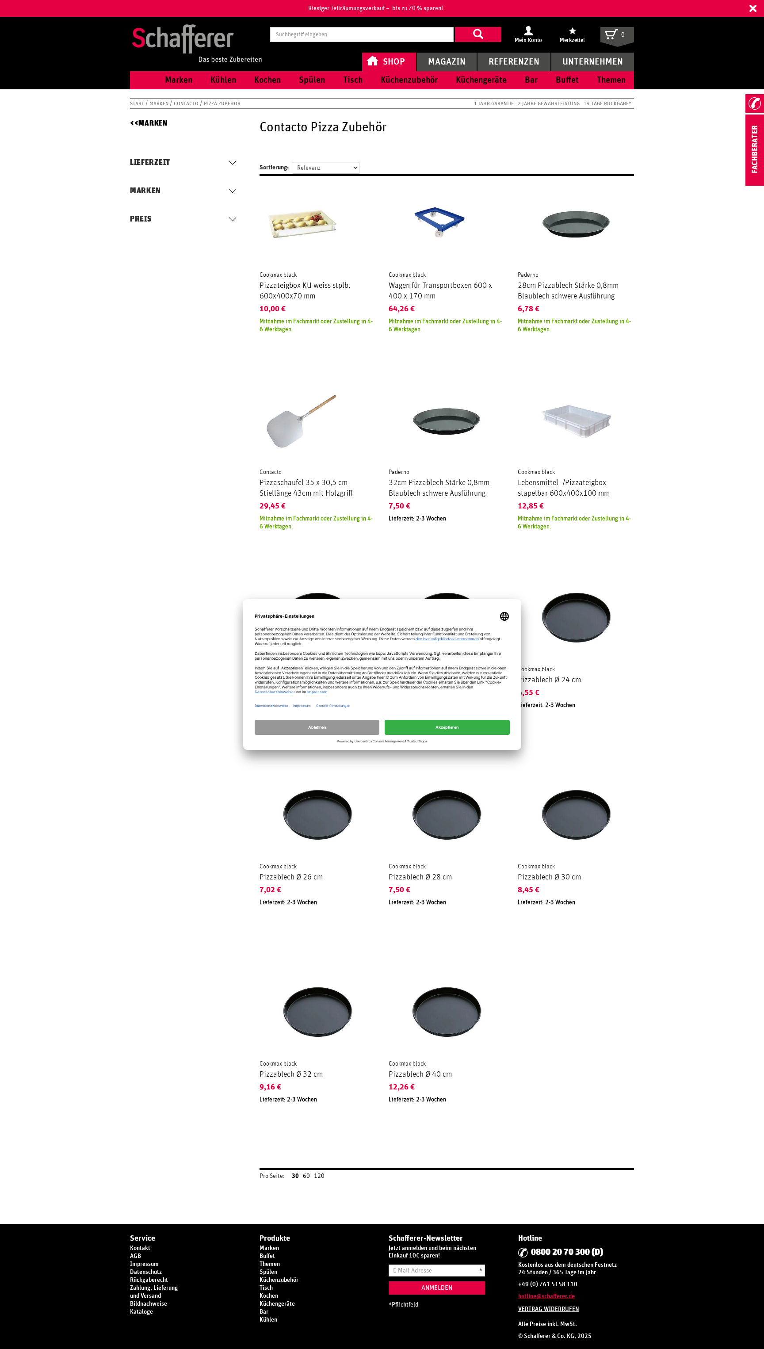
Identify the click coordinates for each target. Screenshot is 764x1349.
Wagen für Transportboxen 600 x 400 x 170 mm (440, 291)
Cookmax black (278, 275)
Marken (159, 103)
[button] (752, 8)
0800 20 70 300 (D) (567, 1252)
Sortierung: (274, 167)
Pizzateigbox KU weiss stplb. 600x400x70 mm (305, 291)
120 (319, 1176)
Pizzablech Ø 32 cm (291, 1074)
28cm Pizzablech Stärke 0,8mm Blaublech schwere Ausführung (568, 291)
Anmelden (436, 1287)
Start (137, 103)
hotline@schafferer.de (546, 1296)
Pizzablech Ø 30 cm (549, 877)
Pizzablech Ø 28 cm (420, 877)
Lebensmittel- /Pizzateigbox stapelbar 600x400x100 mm (564, 488)
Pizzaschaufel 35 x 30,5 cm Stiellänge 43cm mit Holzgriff (306, 488)
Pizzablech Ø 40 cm (420, 1074)
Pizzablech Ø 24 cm (549, 680)
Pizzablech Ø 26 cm (291, 877)
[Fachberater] (754, 184)
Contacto (187, 103)
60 (306, 1176)
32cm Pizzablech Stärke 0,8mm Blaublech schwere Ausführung (439, 488)
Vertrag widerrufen (548, 1309)
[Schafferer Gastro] (197, 34)
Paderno (528, 275)
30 (295, 1176)
